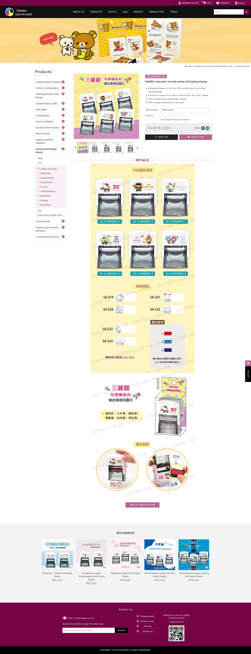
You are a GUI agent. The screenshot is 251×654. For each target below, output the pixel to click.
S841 (231, 66)
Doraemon (46, 205)
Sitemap (147, 626)
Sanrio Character (49, 169)
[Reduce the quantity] (179, 116)
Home (189, 66)
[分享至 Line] (207, 128)
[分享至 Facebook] (203, 128)
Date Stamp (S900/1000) (50, 215)
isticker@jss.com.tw (84, 618)
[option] (106, 106)
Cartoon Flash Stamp (47, 127)
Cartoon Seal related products (47, 229)
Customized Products (47, 237)
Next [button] (138, 147)
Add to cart (197, 137)
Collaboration (47, 178)
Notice (112, 12)
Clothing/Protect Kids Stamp (47, 96)
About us (78, 12)
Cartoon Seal (43, 221)
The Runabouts (48, 191)
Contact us (147, 631)
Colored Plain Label (46, 103)
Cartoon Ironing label (47, 88)
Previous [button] (75, 147)
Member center (147, 621)
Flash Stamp (43, 133)
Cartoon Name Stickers (48, 82)
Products (96, 12)
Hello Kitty (46, 173)
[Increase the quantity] (163, 116)
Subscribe (121, 630)
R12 (40, 211)
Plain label (41, 109)
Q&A (125, 12)
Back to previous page (142, 505)
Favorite (70, 567)
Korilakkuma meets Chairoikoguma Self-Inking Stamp (91, 576)
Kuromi (44, 187)
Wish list (163, 137)
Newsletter (156, 12)
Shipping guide (147, 616)
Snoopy (44, 200)
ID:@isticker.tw (176, 622)
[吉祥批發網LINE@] (176, 633)
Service (138, 12)
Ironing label (42, 115)
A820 (40, 158)
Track (173, 12)
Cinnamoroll (47, 182)
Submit (246, 12)
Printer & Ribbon (44, 121)
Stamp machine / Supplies (45, 141)
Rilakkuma (46, 196)
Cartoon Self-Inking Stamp (215, 66)
